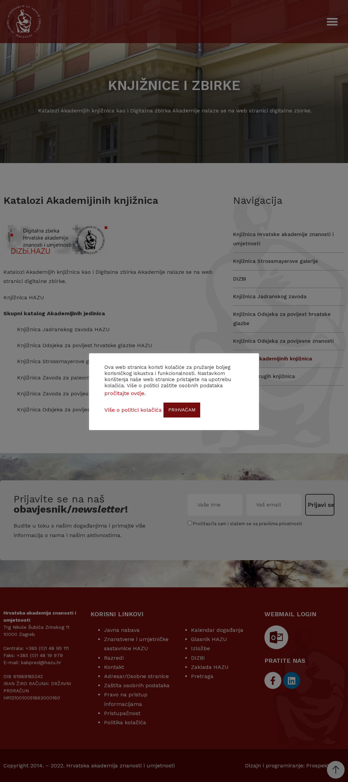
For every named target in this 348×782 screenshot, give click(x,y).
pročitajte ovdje (124, 393)
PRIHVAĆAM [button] (181, 409)
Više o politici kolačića (133, 410)
